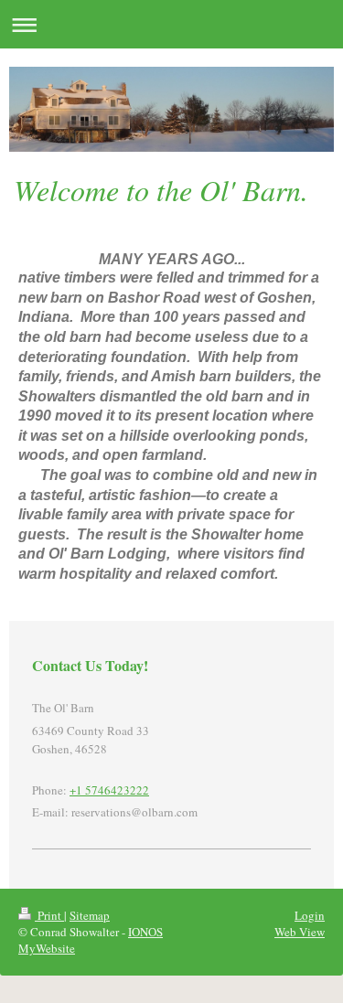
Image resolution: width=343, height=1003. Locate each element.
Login (310, 915)
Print (49, 915)
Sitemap (90, 915)
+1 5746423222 (109, 790)
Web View (299, 931)
